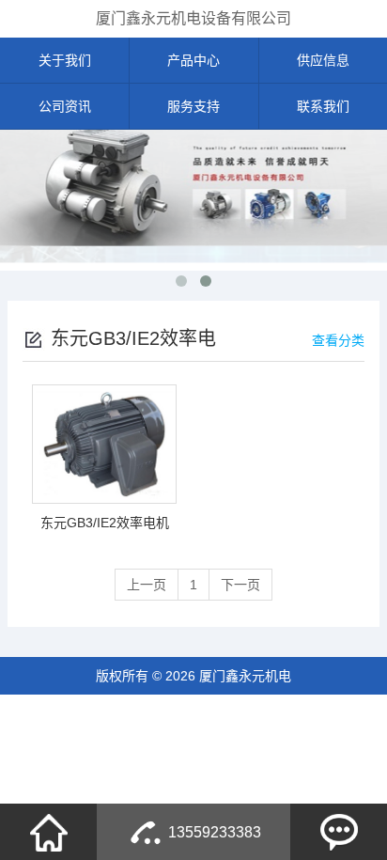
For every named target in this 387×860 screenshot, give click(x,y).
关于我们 (65, 60)
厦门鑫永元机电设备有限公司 (193, 18)
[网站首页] (49, 832)
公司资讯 (65, 106)
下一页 (240, 584)
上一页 (146, 584)
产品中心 (193, 60)
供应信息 (323, 60)
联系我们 (323, 106)
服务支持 (193, 106)
